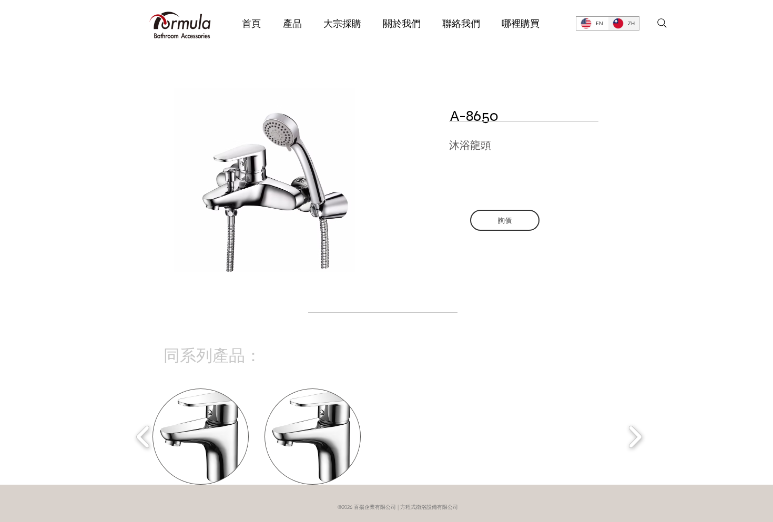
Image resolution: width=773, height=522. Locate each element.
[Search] (662, 23)
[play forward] (635, 437)
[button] (200, 436)
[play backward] (143, 437)
